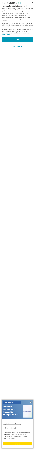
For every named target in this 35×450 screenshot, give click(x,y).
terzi (4, 434)
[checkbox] (4, 432)
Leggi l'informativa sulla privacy (12, 424)
